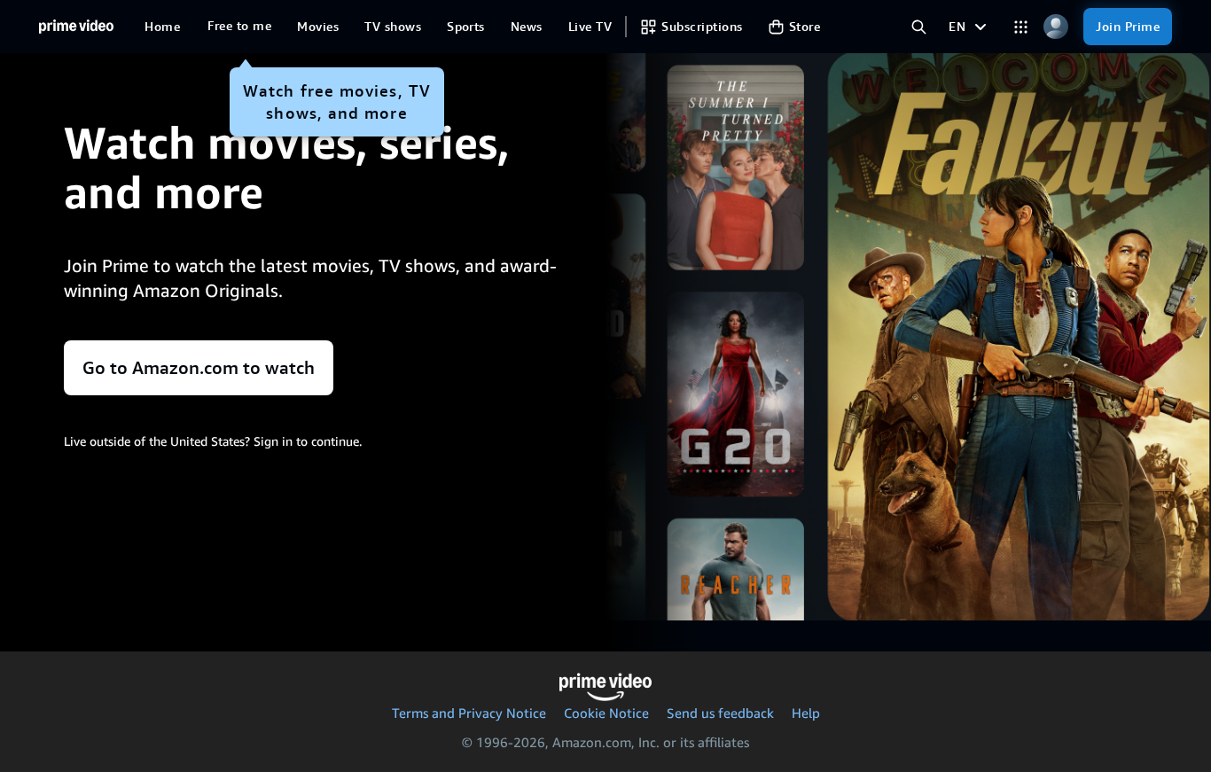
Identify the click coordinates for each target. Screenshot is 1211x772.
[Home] (76, 26)
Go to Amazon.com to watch (198, 367)
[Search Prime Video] (919, 27)
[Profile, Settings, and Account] (1055, 27)
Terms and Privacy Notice (469, 713)
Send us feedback (720, 713)
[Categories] (1021, 27)
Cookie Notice (606, 713)
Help (806, 713)
